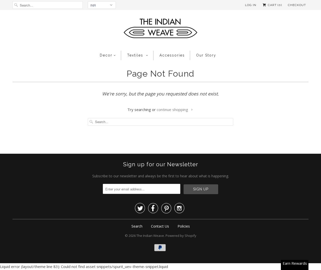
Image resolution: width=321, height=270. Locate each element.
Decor (106, 55)
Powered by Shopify (181, 235)
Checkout (297, 5)
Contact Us (160, 226)
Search (136, 226)
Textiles (136, 55)
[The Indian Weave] (160, 30)
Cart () (274, 5)
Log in (250, 5)
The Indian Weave (150, 235)
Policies (184, 226)
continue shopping (173, 109)
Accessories (172, 55)
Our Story (206, 55)
